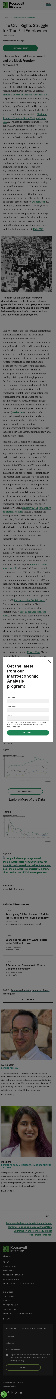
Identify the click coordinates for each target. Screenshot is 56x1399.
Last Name (12, 706)
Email (9, 715)
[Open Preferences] (4, 1394)
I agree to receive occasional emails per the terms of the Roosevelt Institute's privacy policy (26, 725)
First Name (12, 698)
